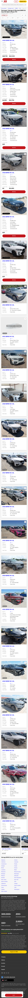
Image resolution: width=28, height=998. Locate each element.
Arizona (15, 860)
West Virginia (4, 891)
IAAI (24, 993)
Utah (15, 887)
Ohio (15, 881)
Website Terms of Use (19, 991)
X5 (8, 17)
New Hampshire (17, 877)
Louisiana (3, 869)
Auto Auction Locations (21, 916)
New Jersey (3, 879)
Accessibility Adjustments (9, 977)
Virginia (2, 889)
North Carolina (4, 881)
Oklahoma (3, 883)
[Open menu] (2, 1)
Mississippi (16, 873)
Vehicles (3, 960)
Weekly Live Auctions (5, 925)
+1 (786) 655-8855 (5, 983)
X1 (23, 17)
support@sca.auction (20, 983)
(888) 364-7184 (12, 983)
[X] (6, 972)
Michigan (3, 873)
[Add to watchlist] (25, 22)
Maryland (3, 871)
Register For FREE (14, 951)
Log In (16, 1)
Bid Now (14, 59)
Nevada (3, 877)
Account (3, 966)
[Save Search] (25, 15)
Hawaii (15, 865)
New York (16, 879)
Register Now (23, 1)
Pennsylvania (4, 885)
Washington (16, 889)
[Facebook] (4, 973)
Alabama (3, 860)
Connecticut (3, 863)
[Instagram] (2, 973)
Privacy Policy (14, 991)
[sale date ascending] (22, 15)
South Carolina (17, 885)
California (3, 861)
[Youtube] (8, 973)
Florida (15, 863)
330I (18, 17)
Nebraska (16, 875)
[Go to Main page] (5, 1)
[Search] (25, 5)
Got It (14, 995)
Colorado (16, 861)
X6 (20, 8)
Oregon (15, 883)
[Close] (21, 992)
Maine (15, 869)
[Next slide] (24, 29)
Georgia (3, 865)
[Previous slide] (3, 29)
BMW (16, 8)
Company (3, 956)
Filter (5, 15)
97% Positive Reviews (5, 931)
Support (3, 969)
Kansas (15, 867)
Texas (2, 887)
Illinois (2, 867)
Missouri (3, 875)
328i (13, 17)
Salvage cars (11, 8)
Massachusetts (17, 871)
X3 (3, 17)
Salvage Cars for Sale (6, 916)
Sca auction (3, 8)
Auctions (3, 963)
